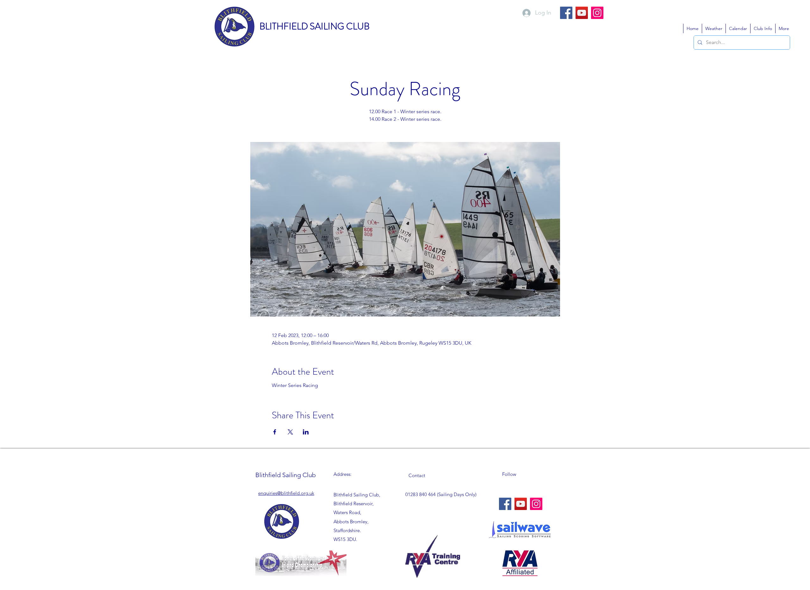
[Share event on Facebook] (275, 431)
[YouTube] (582, 13)
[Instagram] (597, 13)
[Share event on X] (290, 431)
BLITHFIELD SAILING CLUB (314, 26)
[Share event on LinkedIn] (306, 431)
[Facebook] (566, 13)
